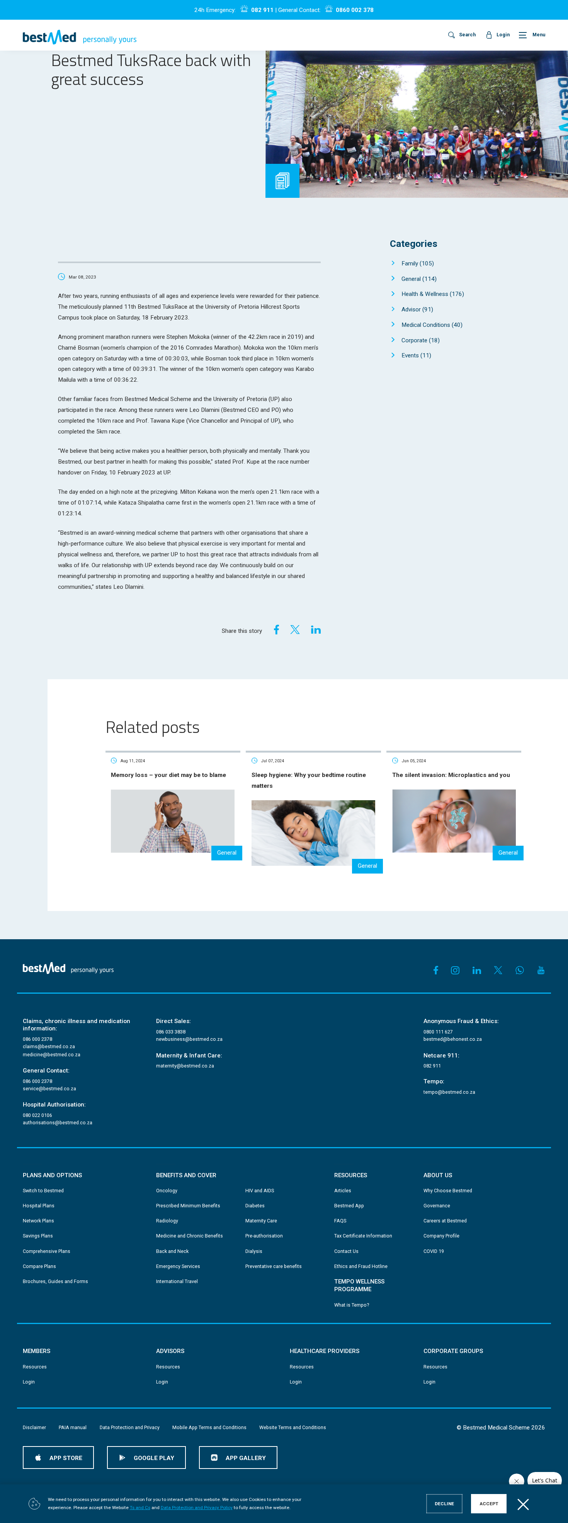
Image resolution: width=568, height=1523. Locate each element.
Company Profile (441, 1236)
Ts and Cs (140, 1507)
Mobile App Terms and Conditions (209, 1427)
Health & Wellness (432, 294)
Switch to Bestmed (43, 1190)
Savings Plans (38, 1236)
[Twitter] (295, 629)
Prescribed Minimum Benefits (188, 1206)
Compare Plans (39, 1266)
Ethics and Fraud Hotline (361, 1266)
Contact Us (346, 1251)
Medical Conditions (432, 324)
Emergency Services (178, 1266)
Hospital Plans (38, 1206)
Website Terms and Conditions (292, 1427)
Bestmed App (349, 1206)
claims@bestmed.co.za (49, 1046)
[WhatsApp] (519, 970)
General (419, 278)
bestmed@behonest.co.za (452, 1039)
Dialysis (253, 1251)
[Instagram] (455, 970)
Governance (436, 1206)
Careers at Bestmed (445, 1221)
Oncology (166, 1190)
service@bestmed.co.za (49, 1088)
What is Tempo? (351, 1305)
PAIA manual (73, 1427)
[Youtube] (541, 970)
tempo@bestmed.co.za (449, 1092)
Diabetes (255, 1206)
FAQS (340, 1221)
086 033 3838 (170, 1032)
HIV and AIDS (259, 1190)
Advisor (417, 309)
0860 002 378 (355, 10)
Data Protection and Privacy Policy (197, 1507)
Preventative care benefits (273, 1266)
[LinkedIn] (316, 629)
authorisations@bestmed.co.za (57, 1122)
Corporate (420, 340)
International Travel (177, 1281)
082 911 (262, 10)
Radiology (167, 1221)
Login (29, 1382)
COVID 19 (433, 1251)
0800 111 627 (438, 1032)
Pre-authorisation (264, 1236)
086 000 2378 (37, 1039)
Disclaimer (34, 1427)
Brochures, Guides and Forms (55, 1281)
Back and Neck (172, 1251)
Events (416, 355)
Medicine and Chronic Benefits (189, 1236)
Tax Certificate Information (363, 1236)
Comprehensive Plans (46, 1251)
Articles (342, 1190)
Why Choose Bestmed (447, 1190)
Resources (35, 1367)
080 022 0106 (37, 1115)
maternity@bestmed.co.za (185, 1066)
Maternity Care (261, 1221)
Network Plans (38, 1221)
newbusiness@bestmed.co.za (189, 1039)
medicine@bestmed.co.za (51, 1054)
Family (417, 263)
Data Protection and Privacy (130, 1427)
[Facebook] (274, 629)
